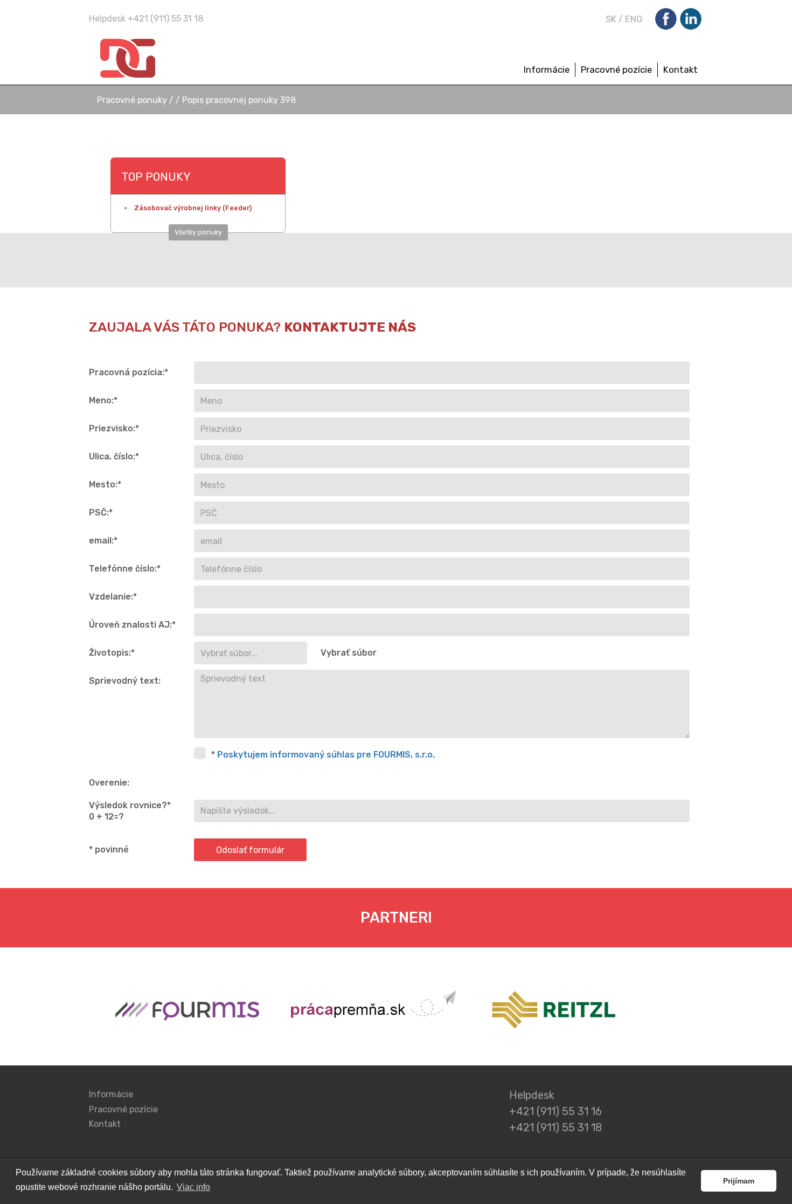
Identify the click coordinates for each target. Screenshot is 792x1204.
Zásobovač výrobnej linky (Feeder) (193, 208)
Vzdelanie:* (113, 596)
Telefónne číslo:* (125, 568)
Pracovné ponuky (133, 100)
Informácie (546, 69)
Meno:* (103, 400)
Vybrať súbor (349, 653)
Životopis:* (112, 653)
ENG (634, 18)
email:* (103, 540)
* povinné (109, 849)
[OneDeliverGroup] (171, 58)
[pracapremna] (375, 1012)
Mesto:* (105, 484)
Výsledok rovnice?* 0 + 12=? (130, 811)
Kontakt (680, 69)
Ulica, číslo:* (114, 456)
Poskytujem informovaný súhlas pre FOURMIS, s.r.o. (326, 754)
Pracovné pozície (616, 69)
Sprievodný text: (125, 681)
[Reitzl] (550, 1012)
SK (611, 18)
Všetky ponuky (198, 232)
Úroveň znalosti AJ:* (132, 625)
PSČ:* (101, 512)
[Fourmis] (187, 1012)
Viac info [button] (193, 1187)
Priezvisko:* (114, 428)
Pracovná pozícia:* (128, 372)
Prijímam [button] (738, 1181)
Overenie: (109, 783)
